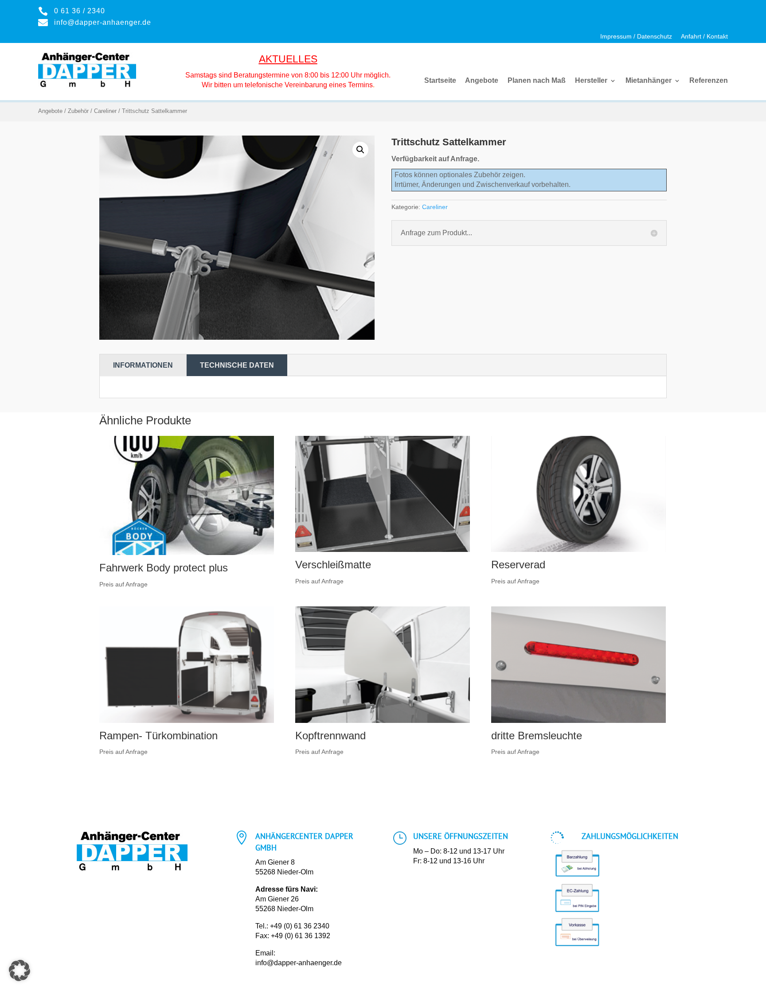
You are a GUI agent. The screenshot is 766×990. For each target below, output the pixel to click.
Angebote (481, 81)
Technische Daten (237, 365)
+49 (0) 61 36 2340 (299, 926)
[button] (360, 150)
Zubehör (78, 111)
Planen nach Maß (537, 81)
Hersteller (591, 81)
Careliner (105, 111)
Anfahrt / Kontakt (704, 36)
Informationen (143, 365)
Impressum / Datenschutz (636, 36)
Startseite (440, 81)
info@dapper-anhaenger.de (298, 963)
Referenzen (708, 81)
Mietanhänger (648, 81)
